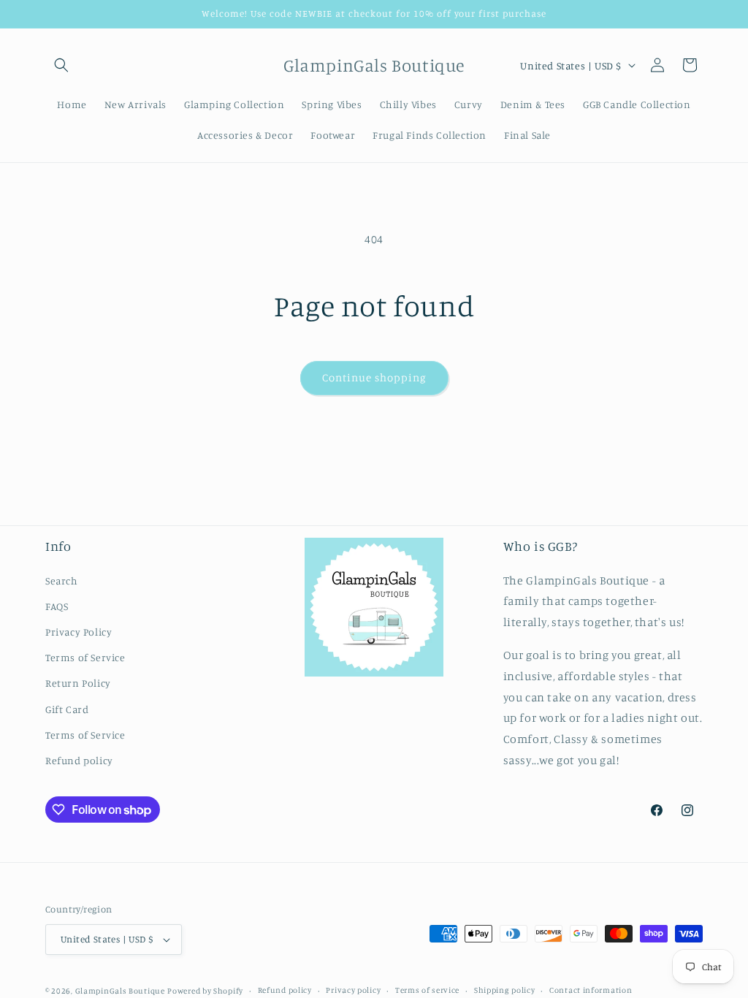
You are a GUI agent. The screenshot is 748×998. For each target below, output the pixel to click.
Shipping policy (504, 990)
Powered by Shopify (205, 991)
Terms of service (427, 990)
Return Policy (78, 683)
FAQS (56, 606)
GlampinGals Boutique (120, 991)
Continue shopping (374, 377)
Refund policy (79, 760)
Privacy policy (353, 990)
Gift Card (66, 709)
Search (61, 580)
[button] (61, 65)
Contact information (590, 990)
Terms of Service (85, 657)
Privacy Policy (78, 631)
